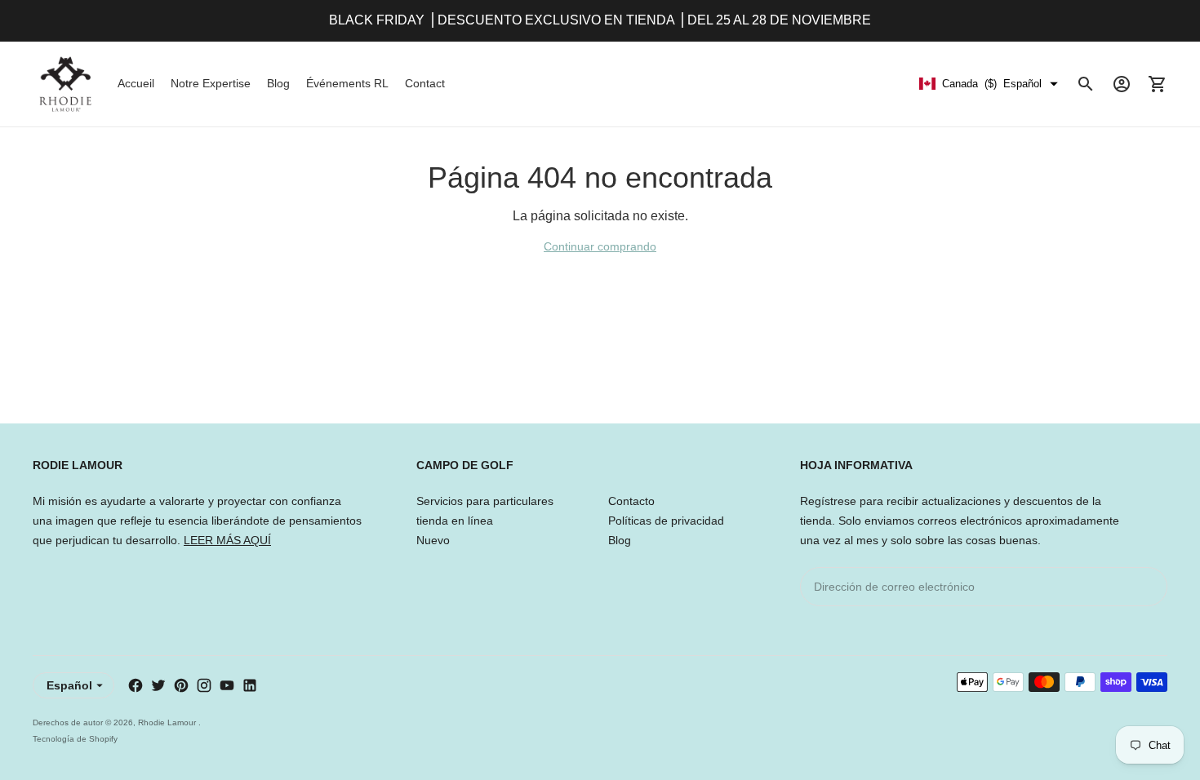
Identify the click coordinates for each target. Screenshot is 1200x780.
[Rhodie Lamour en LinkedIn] (250, 685)
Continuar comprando (600, 246)
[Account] (1122, 84)
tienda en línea (454, 520)
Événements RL (347, 83)
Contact (425, 83)
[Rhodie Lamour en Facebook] (135, 685)
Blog (278, 83)
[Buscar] (1086, 84)
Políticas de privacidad (666, 520)
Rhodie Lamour (168, 722)
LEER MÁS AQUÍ (227, 540)
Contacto (631, 500)
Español (69, 685)
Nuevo (433, 540)
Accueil (136, 83)
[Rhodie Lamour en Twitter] (158, 685)
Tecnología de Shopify (75, 738)
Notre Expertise (211, 83)
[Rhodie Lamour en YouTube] (227, 685)
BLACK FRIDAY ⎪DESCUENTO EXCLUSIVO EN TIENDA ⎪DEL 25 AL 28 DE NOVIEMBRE (600, 20)
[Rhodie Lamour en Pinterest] (181, 685)
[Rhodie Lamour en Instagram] (204, 685)
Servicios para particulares (484, 500)
